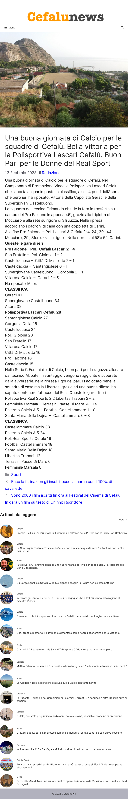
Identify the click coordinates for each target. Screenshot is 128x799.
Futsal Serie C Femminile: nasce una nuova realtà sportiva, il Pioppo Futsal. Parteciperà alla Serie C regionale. (70, 566)
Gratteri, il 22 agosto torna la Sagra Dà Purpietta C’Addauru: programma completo (64, 649)
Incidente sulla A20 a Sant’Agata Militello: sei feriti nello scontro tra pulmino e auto (65, 749)
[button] (122, 28)
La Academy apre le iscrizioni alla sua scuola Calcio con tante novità (56, 682)
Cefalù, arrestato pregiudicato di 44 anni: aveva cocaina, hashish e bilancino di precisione (69, 716)
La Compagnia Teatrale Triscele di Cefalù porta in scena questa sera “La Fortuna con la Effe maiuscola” (70, 550)
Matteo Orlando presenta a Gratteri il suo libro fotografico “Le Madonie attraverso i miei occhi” (72, 666)
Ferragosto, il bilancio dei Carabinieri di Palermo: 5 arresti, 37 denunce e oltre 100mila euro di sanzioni (72, 699)
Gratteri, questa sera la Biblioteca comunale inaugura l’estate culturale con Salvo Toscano (69, 732)
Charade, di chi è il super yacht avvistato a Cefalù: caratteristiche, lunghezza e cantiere (68, 616)
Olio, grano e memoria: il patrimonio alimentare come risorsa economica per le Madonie (68, 632)
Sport (16, 474)
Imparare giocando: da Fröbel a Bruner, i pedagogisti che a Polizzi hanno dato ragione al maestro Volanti (68, 599)
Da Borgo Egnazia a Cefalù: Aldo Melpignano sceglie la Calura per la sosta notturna (65, 582)
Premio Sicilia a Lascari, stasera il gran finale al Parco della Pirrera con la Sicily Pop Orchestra (72, 533)
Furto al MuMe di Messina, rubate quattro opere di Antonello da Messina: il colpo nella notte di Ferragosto (72, 783)
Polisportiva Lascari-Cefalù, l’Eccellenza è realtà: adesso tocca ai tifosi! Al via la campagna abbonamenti (69, 766)
